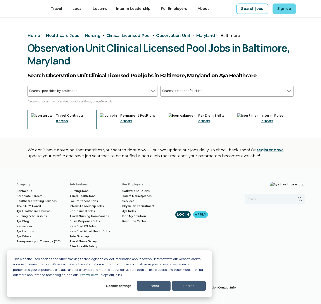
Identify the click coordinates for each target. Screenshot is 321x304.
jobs (62, 121)
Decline (188, 286)
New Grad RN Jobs (82, 226)
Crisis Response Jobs (84, 221)
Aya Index (129, 211)
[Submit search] (299, 199)
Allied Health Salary (83, 246)
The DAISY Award (28, 206)
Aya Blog (22, 221)
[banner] (26, 8)
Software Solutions (136, 191)
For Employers (174, 9)
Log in (183, 214)
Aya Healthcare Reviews (33, 211)
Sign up (284, 9)
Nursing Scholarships (31, 216)
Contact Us (24, 191)
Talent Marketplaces (137, 196)
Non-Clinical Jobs (82, 211)
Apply (200, 214)
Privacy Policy (88, 275)
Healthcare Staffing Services (36, 201)
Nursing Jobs (78, 191)
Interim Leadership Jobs (86, 206)
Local (77, 9)
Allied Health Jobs (82, 196)
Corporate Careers (29, 196)
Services (128, 201)
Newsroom (24, 226)
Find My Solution (134, 216)
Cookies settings (118, 286)
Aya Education (26, 236)
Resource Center (134, 221)
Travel (56, 9)
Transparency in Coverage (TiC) (38, 241)
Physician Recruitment (138, 206)
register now (270, 150)
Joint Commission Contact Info (214, 287)
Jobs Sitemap (79, 236)
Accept (153, 286)
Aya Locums (25, 231)
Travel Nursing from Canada (89, 216)
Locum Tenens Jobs (83, 201)
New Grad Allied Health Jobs (89, 231)
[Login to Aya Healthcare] (303, 8)
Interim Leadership (133, 9)
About (203, 9)
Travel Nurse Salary (83, 241)
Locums (100, 9)
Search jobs (252, 9)
